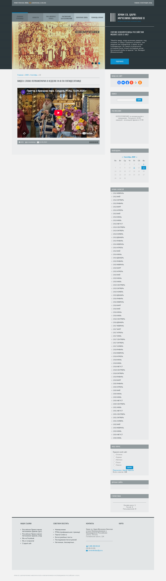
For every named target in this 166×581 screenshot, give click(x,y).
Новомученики (60, 529)
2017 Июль (117, 336)
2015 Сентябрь (119, 285)
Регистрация (144, 3)
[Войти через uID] (119, 82)
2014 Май (116, 251)
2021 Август (118, 411)
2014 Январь (118, 241)
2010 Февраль (118, 193)
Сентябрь (33, 75)
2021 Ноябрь (118, 421)
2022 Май (116, 424)
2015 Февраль (118, 264)
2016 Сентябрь (119, 319)
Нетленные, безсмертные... (65, 542)
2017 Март (117, 329)
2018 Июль (117, 363)
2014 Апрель (118, 247)
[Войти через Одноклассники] (140, 82)
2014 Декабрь (118, 258)
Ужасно (118, 465)
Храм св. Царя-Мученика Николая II (131, 16)
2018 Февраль (118, 353)
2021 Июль (117, 407)
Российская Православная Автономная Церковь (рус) (32, 530)
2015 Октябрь (118, 288)
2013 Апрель (118, 210)
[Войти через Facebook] (127, 82)
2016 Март (117, 305)
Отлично (119, 454)
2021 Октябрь (118, 417)
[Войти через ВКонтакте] (123, 82)
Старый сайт (26, 543)
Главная (136, 3)
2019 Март (117, 380)
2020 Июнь (117, 394)
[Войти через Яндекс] (131, 82)
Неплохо (119, 460)
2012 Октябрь (118, 200)
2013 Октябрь (118, 231)
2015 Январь (118, 261)
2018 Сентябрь (119, 370)
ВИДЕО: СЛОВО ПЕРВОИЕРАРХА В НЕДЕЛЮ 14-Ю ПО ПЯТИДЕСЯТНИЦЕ (49, 81)
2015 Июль (117, 281)
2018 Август (118, 366)
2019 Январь (118, 377)
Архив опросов (128, 470)
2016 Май (116, 309)
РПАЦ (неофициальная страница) (67, 532)
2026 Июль (117, 438)
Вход (150, 3)
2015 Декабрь (118, 295)
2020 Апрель (118, 387)
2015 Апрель (118, 271)
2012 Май (116, 197)
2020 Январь (118, 383)
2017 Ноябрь (118, 346)
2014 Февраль (118, 244)
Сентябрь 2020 (129, 157)
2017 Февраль (118, 326)
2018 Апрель (118, 356)
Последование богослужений (66, 540)
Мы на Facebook (28, 538)
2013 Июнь (117, 217)
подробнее (119, 61)
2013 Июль (117, 220)
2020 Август (118, 400)
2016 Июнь (117, 312)
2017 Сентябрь (119, 339)
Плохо (118, 462)
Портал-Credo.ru (61, 535)
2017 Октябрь (118, 343)
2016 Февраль (118, 302)
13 (144, 168)
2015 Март (117, 268)
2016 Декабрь (118, 322)
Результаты (117, 470)
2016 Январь (118, 298)
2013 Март (117, 207)
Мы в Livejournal (28, 541)
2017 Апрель (118, 332)
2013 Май (116, 214)
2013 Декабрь (118, 237)
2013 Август (118, 224)
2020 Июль (117, 397)
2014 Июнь (117, 254)
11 (134, 168)
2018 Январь (118, 349)
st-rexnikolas (31, 142)
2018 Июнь (117, 360)
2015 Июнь (117, 278)
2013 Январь (118, 203)
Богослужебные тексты (63, 537)
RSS (30, 3)
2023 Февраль (118, 428)
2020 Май (116, 390)
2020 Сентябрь (119, 404)
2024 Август (118, 434)
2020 (27, 75)
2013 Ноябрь (118, 234)
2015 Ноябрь (118, 292)
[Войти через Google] (136, 82)
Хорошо (119, 457)
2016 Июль (117, 315)
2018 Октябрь (118, 373)
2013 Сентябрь (119, 227)
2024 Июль (117, 431)
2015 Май (116, 275)
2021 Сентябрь (119, 414)
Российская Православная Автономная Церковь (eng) (32, 535)
